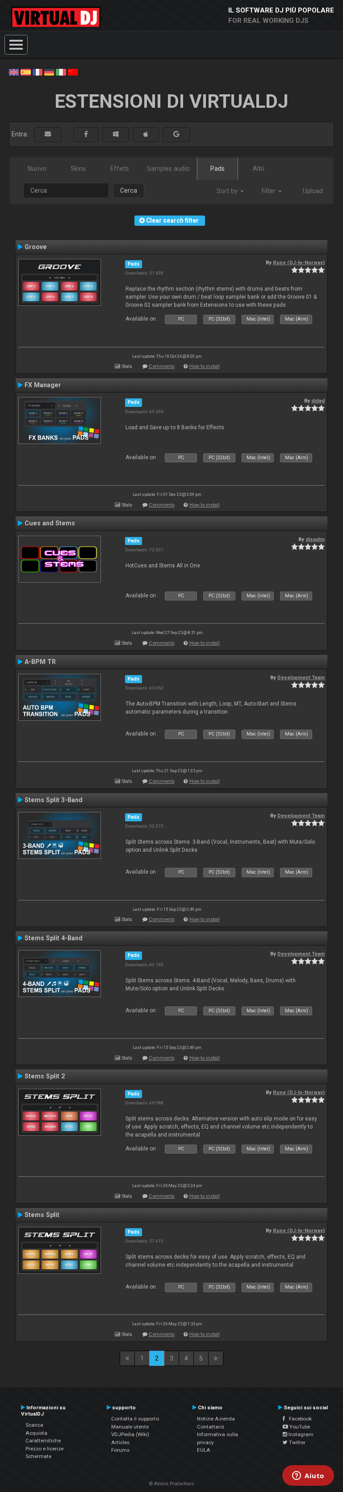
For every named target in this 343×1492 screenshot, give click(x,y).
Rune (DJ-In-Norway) (299, 262)
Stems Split (42, 1214)
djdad (318, 400)
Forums (120, 1450)
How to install (204, 366)
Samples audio (168, 168)
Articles (120, 1442)
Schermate (38, 1456)
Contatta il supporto (135, 1419)
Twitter (296, 1442)
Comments (162, 366)
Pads (217, 168)
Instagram (300, 1434)
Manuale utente (130, 1427)
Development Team (301, 677)
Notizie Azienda (216, 1419)
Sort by (228, 190)
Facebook (298, 1419)
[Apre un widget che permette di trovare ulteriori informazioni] (308, 1476)
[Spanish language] (25, 71)
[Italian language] (61, 71)
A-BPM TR (40, 661)
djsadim (315, 539)
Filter (269, 190)
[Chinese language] (73, 71)
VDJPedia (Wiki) (130, 1434)
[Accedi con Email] (48, 134)
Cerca (128, 190)
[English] (14, 71)
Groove (36, 246)
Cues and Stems (50, 523)
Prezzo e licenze (44, 1449)
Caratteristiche (43, 1440)
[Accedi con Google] (176, 134)
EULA (203, 1450)
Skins (78, 168)
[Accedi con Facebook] (86, 134)
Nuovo (37, 168)
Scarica (34, 1425)
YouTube (299, 1427)
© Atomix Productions (171, 1484)
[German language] (49, 71)
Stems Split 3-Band (54, 799)
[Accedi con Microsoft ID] (115, 134)
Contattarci (210, 1427)
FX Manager (43, 385)
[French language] (37, 71)
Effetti (119, 168)
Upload (313, 190)
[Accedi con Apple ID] (146, 134)
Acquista (36, 1433)
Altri (258, 168)
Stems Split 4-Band (54, 938)
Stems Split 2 (45, 1076)
